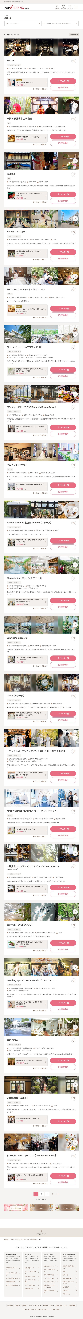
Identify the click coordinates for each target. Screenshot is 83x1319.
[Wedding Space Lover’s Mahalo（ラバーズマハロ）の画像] (41, 967)
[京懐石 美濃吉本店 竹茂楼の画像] (41, 105)
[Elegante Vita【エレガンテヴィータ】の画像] (41, 565)
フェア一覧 (64, 81)
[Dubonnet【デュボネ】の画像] (41, 1085)
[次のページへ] (52, 1194)
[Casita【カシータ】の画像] (41, 682)
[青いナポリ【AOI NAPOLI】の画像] (41, 912)
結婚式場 (34, 1239)
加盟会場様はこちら (61, 1305)
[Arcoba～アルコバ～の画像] (41, 219)
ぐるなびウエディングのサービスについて (36, 1309)
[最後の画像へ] (75, 47)
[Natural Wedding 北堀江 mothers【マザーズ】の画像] (41, 509)
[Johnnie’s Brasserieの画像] (41, 625)
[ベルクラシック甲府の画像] (41, 452)
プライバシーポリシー (35, 1305)
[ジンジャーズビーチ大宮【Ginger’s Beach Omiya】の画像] (41, 394)
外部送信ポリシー (48, 1305)
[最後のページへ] (57, 1194)
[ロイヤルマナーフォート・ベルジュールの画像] (41, 276)
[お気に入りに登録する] (73, 61)
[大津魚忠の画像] (41, 161)
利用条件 (24, 1305)
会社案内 (10, 1305)
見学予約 (64, 87)
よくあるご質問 (54, 1309)
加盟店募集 (72, 1305)
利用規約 (17, 1305)
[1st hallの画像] (41, 47)
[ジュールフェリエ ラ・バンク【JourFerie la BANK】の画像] (41, 1142)
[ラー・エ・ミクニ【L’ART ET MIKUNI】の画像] (41, 334)
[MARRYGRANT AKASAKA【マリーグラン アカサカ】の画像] (41, 798)
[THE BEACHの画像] (41, 1027)
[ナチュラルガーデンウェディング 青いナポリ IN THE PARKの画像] (41, 738)
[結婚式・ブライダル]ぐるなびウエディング (16, 1239)
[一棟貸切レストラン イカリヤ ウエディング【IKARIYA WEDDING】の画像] (41, 853)
